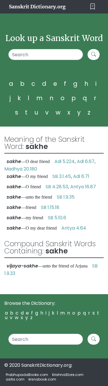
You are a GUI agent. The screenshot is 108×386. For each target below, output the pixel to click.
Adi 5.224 (64, 161)
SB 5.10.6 (57, 217)
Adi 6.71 (81, 176)
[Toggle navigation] (92, 7)
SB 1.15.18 (50, 207)
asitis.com (15, 379)
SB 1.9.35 (66, 197)
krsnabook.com (42, 379)
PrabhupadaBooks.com (27, 374)
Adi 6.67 (85, 161)
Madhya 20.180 (20, 169)
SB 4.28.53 (57, 186)
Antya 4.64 (73, 228)
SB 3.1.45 (61, 176)
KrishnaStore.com (68, 374)
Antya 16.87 (83, 186)
